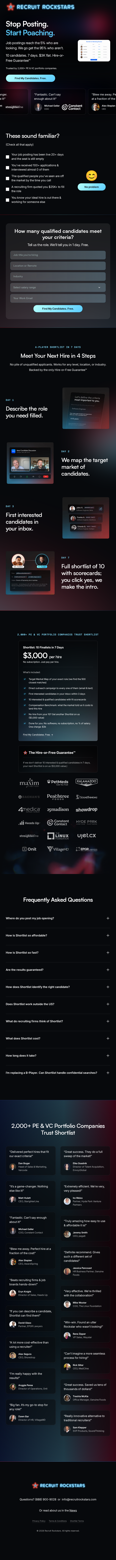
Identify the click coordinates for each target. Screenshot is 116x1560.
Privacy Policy (38, 1521)
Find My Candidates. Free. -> (38, 734)
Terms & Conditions (58, 1521)
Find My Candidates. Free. (30, 78)
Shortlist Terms (77, 1521)
